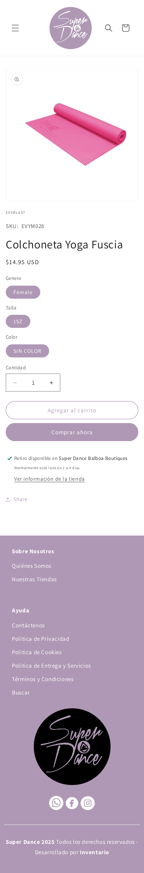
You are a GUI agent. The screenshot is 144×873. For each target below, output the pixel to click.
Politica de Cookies (36, 652)
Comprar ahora (72, 432)
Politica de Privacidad (40, 638)
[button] (15, 28)
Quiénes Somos (31, 565)
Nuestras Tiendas (34, 579)
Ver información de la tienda (49, 478)
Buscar (21, 692)
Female (23, 292)
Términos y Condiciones (42, 679)
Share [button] (20, 499)
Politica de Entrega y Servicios (51, 665)
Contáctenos (28, 625)
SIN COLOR (27, 350)
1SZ (18, 321)
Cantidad (16, 367)
